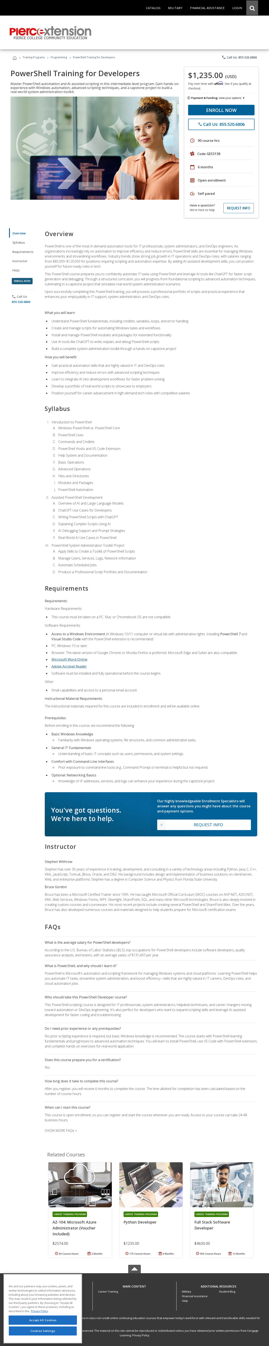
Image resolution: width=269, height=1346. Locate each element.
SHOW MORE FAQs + (61, 1130)
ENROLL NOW (221, 110)
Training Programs (34, 57)
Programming (59, 57)
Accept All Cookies (43, 1320)
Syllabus (18, 242)
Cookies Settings (42, 1331)
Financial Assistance (195, 1296)
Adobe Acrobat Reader (69, 666)
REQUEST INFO (238, 208)
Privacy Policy (140, 1335)
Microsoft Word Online (69, 659)
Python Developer (140, 1222)
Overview (19, 233)
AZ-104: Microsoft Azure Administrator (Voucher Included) (74, 1228)
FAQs (16, 270)
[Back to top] (134, 1285)
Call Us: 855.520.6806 (239, 57)
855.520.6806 (21, 302)
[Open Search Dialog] (252, 7)
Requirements (22, 252)
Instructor (20, 261)
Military (186, 1291)
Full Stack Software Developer (212, 1225)
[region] (42, 1308)
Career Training (108, 1291)
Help (185, 1301)
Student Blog (227, 1291)
